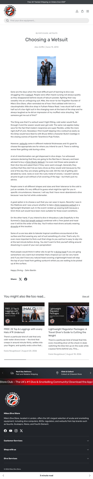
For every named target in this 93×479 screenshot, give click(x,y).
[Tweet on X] (20, 279)
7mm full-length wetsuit (32, 220)
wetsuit (29, 95)
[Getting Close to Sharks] (89, 475)
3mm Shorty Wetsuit (35, 162)
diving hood (60, 252)
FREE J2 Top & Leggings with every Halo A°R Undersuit (23, 331)
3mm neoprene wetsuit (65, 205)
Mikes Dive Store (15, 469)
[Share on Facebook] (25, 279)
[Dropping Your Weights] (3, 475)
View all (85, 296)
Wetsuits (53, 33)
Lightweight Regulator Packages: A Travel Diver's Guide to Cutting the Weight (67, 332)
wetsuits (23, 143)
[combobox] (46, 20)
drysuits (14, 226)
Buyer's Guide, (42, 33)
